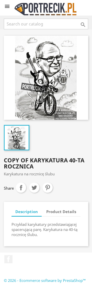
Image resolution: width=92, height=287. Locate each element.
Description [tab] (26, 211)
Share (21, 187)
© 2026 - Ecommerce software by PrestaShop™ (45, 280)
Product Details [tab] (61, 211)
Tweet (34, 187)
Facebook (8, 259)
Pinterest (47, 187)
